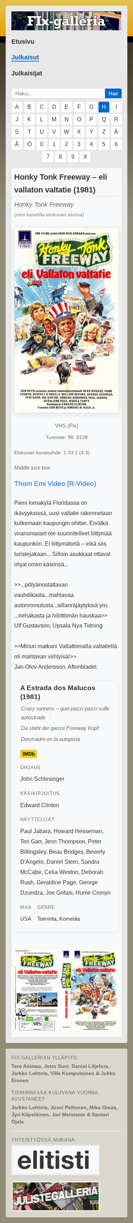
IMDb (29, 754)
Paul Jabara (35, 831)
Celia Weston (61, 872)
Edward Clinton (39, 805)
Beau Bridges (66, 852)
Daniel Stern (62, 862)
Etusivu (22, 41)
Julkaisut (25, 57)
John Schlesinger (42, 779)
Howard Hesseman (78, 831)
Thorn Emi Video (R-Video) (55, 483)
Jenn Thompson (64, 841)
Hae (113, 93)
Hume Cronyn (93, 893)
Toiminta (46, 919)
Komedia (69, 919)
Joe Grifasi (59, 893)
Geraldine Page (56, 882)
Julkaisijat (26, 73)
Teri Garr (30, 841)
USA (25, 919)
